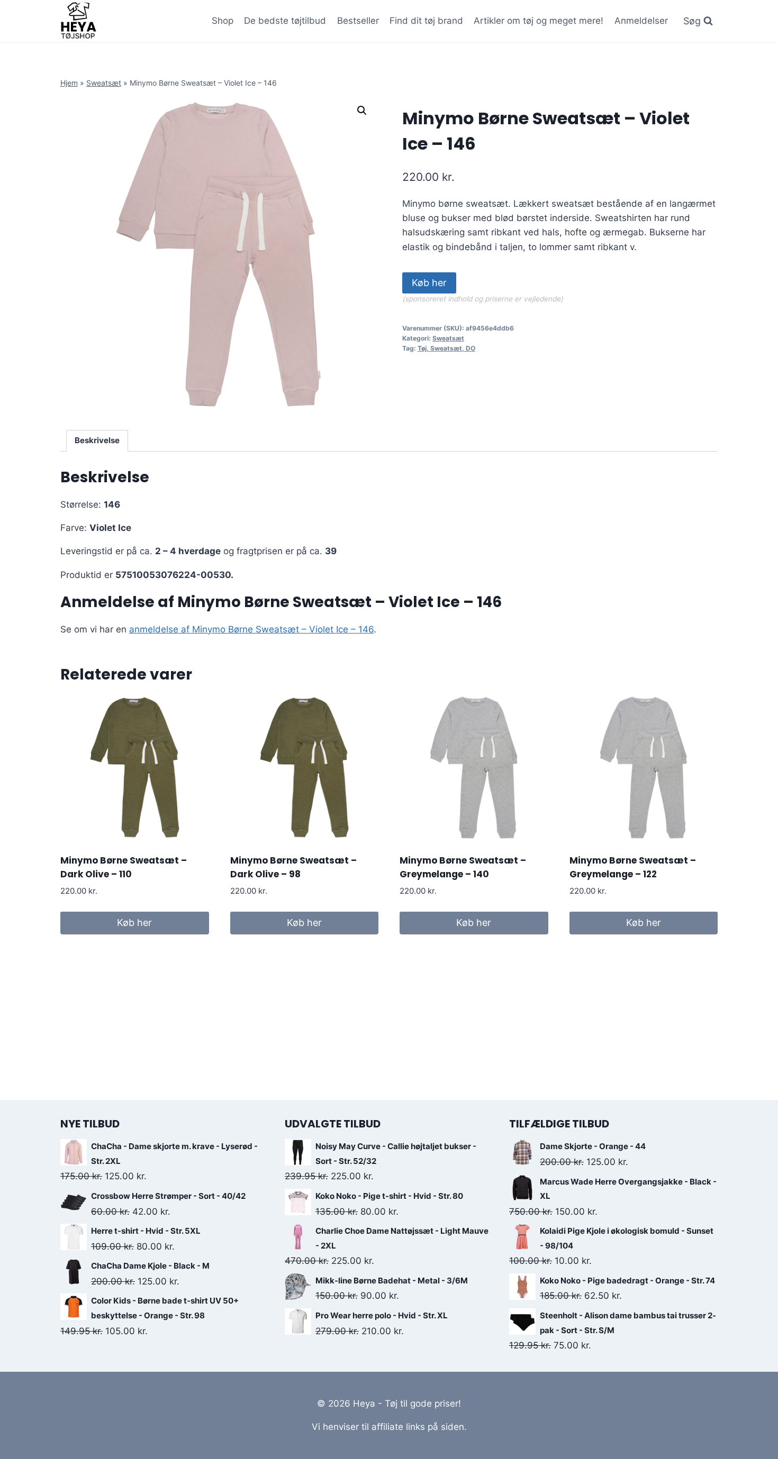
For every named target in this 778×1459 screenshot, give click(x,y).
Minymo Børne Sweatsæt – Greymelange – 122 (632, 867)
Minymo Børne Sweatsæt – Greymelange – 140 (463, 867)
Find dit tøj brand (426, 20)
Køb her (429, 282)
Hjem (69, 82)
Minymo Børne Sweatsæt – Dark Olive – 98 (293, 867)
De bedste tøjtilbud (285, 20)
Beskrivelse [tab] (97, 440)
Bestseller (358, 20)
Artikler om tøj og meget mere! (538, 20)
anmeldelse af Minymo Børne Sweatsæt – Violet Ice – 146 (251, 629)
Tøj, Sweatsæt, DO (446, 348)
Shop (222, 20)
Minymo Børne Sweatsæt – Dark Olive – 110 (123, 867)
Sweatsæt (103, 82)
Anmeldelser (641, 20)
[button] (362, 110)
